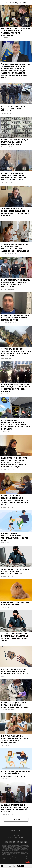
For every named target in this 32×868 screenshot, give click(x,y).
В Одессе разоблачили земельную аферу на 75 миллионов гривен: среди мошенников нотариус (13, 176)
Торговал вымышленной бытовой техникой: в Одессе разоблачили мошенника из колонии (15, 212)
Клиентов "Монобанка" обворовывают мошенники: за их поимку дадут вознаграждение (14, 739)
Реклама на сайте (16, 832)
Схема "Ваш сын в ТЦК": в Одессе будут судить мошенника (13, 108)
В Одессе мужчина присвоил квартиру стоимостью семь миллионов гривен (15, 317)
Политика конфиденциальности (16, 837)
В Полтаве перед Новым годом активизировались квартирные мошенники (15, 773)
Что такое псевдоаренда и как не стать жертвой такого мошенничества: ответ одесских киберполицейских (16, 247)
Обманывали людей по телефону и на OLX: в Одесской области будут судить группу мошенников (16, 352)
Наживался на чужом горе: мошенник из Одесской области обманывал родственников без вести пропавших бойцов (14, 462)
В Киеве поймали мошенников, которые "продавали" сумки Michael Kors (14, 536)
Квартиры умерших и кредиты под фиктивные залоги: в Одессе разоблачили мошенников (16, 283)
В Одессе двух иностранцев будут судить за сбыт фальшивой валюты (14, 142)
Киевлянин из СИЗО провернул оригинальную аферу (15, 603)
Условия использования (16, 828)
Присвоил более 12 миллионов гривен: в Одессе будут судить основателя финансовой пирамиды (16, 387)
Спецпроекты (16, 835)
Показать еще (16, 819)
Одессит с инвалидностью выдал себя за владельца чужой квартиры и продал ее (15, 671)
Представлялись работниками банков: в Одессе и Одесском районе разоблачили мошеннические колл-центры (15, 424)
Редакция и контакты (16, 830)
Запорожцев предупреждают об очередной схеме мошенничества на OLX (15, 571)
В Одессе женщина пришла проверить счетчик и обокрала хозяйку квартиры (15, 705)
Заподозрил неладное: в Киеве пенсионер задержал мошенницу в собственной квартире (14, 808)
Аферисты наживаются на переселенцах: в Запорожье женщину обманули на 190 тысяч (14, 637)
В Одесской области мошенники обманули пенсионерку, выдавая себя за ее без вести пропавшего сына (14, 500)
